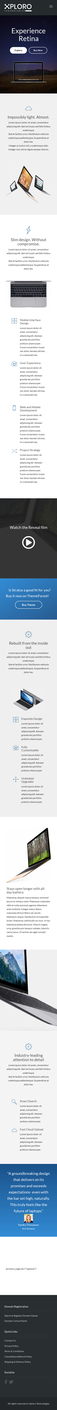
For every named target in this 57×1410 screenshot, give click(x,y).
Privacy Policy (11, 1345)
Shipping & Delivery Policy (17, 1361)
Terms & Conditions (14, 1351)
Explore (18, 50)
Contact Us (10, 1340)
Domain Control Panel (15, 1320)
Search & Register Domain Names (21, 1315)
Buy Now (38, 50)
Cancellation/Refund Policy (18, 1356)
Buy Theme (28, 604)
